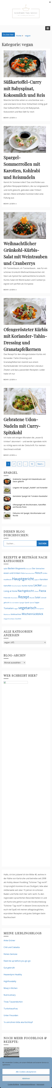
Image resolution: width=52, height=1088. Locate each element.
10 (32, 464)
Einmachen (40, 568)
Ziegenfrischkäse (9, 619)
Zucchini (18, 619)
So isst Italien (14, 602)
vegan (16, 608)
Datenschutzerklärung (27, 1084)
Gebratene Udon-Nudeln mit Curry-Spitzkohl (22, 425)
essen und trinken (12, 573)
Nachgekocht (26, 591)
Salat (37, 597)
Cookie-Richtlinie (13, 1084)
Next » (40, 464)
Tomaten (9, 608)
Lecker (38, 585)
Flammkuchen (29, 573)
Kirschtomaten (16, 586)
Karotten (44, 579)
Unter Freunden (11, 1015)
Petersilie (7, 598)
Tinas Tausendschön (13, 1001)
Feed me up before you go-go (17, 961)
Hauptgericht (23, 578)
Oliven (36, 591)
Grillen (45, 573)
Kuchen (25, 586)
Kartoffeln (7, 586)
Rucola (32, 598)
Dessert (28, 569)
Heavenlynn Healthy (13, 974)
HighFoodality (10, 981)
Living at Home (10, 591)
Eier (33, 568)
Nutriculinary (10, 995)
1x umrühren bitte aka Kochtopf (18, 1022)
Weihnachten (16, 614)
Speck (27, 602)
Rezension (14, 598)
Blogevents (20, 568)
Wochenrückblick (32, 614)
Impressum (40, 1084)
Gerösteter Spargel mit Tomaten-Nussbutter (30, 496)
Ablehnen (26, 1078)
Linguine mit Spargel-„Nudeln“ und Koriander (30, 487)
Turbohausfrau (11, 1008)
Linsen (44, 586)
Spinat (32, 602)
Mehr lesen (10, 118)
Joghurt (36, 579)
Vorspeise (40, 608)
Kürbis (30, 585)
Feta (23, 573)
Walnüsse (7, 614)
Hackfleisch (8, 580)
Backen (11, 568)
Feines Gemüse (10, 954)
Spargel (21, 602)
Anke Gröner (9, 940)
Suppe (36, 602)
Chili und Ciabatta (12, 947)
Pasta (42, 591)
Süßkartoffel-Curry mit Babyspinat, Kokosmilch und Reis (24, 88)
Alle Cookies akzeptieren (26, 1071)
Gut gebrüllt (9, 967)
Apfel (5, 569)
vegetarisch (27, 607)
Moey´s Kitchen (10, 988)
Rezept (23, 596)
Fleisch (38, 573)
